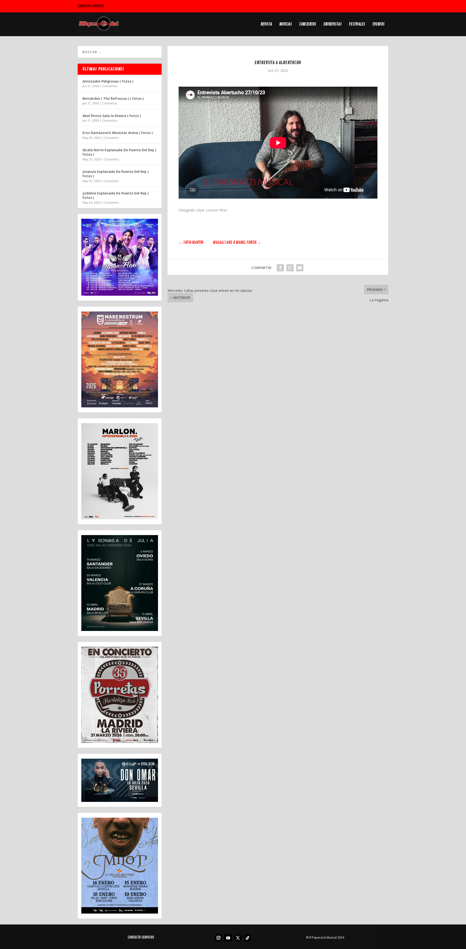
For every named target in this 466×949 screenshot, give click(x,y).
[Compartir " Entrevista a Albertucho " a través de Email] (300, 268)
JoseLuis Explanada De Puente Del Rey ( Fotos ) (116, 173)
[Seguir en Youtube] (228, 938)
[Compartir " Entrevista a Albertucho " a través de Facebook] (280, 268)
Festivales (357, 24)
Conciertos (307, 24)
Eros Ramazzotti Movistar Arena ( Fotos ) (118, 132)
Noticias (285, 24)
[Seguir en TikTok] (247, 938)
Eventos (379, 24)
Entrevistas (333, 24)
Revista (266, 24)
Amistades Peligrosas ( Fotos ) (108, 81)
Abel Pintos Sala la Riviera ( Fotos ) (112, 115)
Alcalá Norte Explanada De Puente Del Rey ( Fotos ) (119, 152)
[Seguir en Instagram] (218, 938)
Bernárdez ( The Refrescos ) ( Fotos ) (113, 98)
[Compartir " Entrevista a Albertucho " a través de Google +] (290, 268)
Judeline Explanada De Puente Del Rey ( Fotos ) (116, 195)
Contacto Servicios (91, 6)
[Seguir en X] (238, 938)
